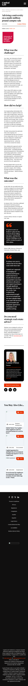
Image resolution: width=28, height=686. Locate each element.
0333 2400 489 (7, 658)
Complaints (14, 511)
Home (3, 9)
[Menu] (25, 3)
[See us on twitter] (15, 497)
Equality (14, 518)
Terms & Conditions (14, 501)
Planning (14, 367)
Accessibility (14, 527)
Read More (8, 378)
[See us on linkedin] (18, 497)
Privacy (14, 504)
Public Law (12, 28)
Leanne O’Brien (21, 24)
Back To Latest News (12, 385)
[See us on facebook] (9, 497)
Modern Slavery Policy (14, 531)
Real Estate (18, 367)
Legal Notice (14, 521)
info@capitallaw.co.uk (19, 658)
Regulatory (14, 508)
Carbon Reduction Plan (14, 524)
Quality (14, 514)
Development (9, 367)
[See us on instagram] (12, 497)
